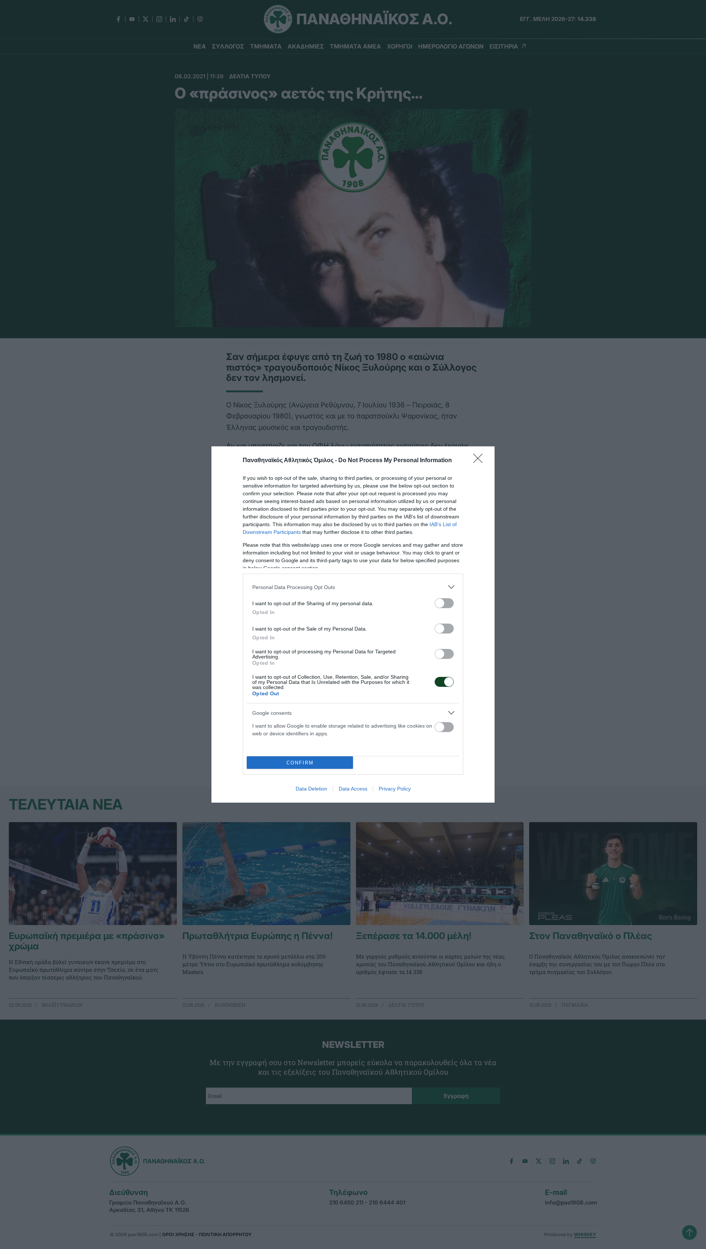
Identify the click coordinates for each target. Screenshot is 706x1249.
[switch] (444, 603)
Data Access (353, 789)
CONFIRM (300, 763)
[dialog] (353, 624)
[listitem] (353, 587)
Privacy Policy (395, 789)
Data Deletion (311, 789)
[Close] (480, 461)
